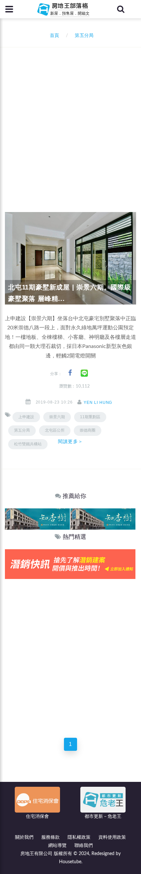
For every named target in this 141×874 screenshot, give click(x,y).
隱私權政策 (79, 837)
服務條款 (50, 837)
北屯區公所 (55, 430)
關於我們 (24, 837)
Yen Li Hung (98, 402)
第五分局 (22, 430)
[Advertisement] (70, 121)
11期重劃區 (90, 417)
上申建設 (26, 417)
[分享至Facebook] (70, 373)
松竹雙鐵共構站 (28, 444)
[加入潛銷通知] (70, 563)
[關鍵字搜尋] (121, 9)
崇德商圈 (87, 430)
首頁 (53, 35)
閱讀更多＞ (70, 441)
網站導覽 (57, 845)
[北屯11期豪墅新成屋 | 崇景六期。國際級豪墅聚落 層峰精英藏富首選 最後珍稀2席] (70, 258)
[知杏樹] (37, 518)
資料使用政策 (112, 837)
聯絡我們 (83, 845)
